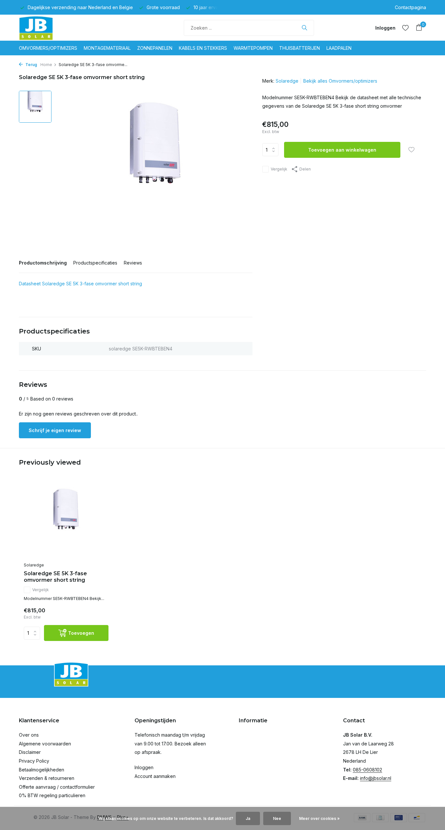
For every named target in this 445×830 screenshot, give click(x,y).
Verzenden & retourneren (46, 778)
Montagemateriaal (107, 48)
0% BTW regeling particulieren (52, 795)
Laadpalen (339, 48)
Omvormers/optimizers (48, 48)
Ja (248, 818)
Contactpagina (410, 7)
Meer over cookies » (319, 818)
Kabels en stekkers (203, 48)
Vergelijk (279, 169)
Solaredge (287, 81)
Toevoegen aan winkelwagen (342, 150)
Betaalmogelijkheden (41, 769)
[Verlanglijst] (405, 27)
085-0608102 (367, 769)
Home (46, 64)
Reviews (133, 262)
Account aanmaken (155, 776)
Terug (30, 64)
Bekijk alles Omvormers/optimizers (340, 81)
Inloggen (144, 767)
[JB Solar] (43, 28)
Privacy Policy (34, 761)
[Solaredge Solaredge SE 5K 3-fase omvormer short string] (66, 521)
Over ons (29, 735)
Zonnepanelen (154, 48)
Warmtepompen (253, 48)
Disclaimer (30, 752)
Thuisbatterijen (299, 48)
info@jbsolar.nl (375, 778)
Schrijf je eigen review (55, 430)
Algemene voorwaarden (45, 743)
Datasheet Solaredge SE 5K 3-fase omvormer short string (80, 283)
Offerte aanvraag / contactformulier (57, 787)
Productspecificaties (95, 262)
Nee (277, 818)
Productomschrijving (43, 262)
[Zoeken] (304, 27)
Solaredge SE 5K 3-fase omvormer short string (55, 576)
